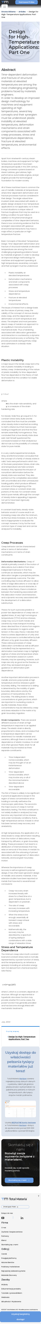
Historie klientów (7, 1262)
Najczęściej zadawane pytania (13, 1271)
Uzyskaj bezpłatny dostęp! (20, 1317)
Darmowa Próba (26, 2)
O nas (3, 1227)
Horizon (22, 1125)
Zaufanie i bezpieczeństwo (12, 1232)
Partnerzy (5, 1236)
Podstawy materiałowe (10, 1267)
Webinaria (5, 1297)
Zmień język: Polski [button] (9, 1207)
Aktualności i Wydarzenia (11, 1301)
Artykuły (4, 1284)
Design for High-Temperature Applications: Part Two (22, 1037)
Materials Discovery (9, 1275)
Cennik (4, 1254)
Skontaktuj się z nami (19, 1180)
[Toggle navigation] (4, 6)
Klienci (3, 1240)
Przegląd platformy (9, 1258)
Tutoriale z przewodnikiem (11, 1293)
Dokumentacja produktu (11, 1289)
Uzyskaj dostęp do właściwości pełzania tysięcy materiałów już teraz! (20, 1061)
